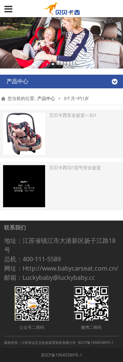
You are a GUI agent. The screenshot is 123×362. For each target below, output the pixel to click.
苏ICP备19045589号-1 (61, 355)
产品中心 (46, 98)
